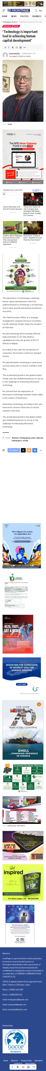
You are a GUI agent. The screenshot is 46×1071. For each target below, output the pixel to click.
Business (7, 26)
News (16, 26)
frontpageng (25, 438)
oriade (25, 440)
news (33, 438)
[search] (36, 11)
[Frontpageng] (18, 10)
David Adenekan (14, 53)
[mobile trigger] (5, 10)
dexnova (15, 438)
